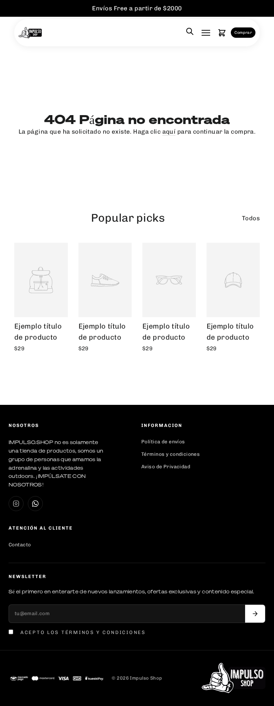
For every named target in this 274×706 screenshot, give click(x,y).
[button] (222, 33)
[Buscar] (190, 32)
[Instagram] (16, 503)
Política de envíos (163, 442)
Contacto (20, 545)
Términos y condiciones (170, 454)
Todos (251, 218)
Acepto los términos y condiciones (83, 632)
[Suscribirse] (255, 614)
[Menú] (206, 33)
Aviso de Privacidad (165, 467)
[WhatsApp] (35, 503)
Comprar (243, 32)
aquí (169, 131)
